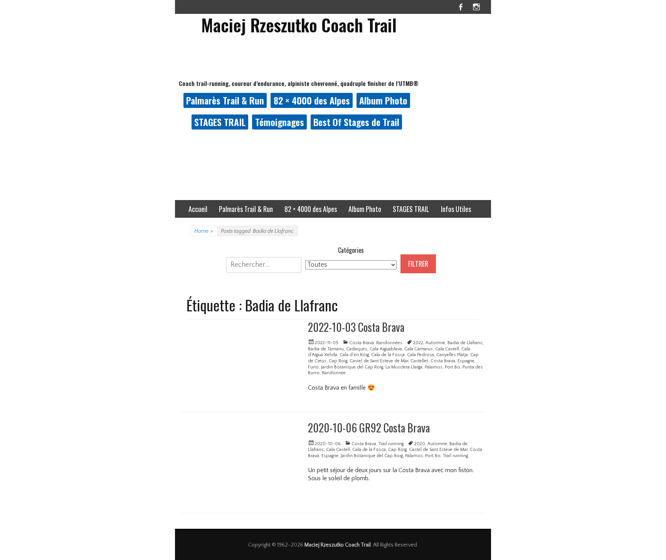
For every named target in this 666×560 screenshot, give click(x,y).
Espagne (465, 360)
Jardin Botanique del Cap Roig (352, 367)
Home (203, 231)
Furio (313, 367)
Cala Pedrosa (420, 354)
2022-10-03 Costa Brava (356, 327)
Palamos (433, 367)
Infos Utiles (456, 209)
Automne (435, 342)
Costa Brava (361, 342)
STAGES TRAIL (220, 122)
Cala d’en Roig (354, 354)
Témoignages (279, 122)
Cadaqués (356, 348)
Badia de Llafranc (465, 342)
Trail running (391, 443)
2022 (418, 342)
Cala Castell (447, 348)
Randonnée (334, 372)
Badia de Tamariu (326, 348)
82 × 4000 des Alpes (312, 100)
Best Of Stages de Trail (356, 122)
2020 (419, 443)
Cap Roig (338, 360)
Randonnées (389, 342)
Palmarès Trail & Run (225, 100)
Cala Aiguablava (386, 348)
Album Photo (383, 100)
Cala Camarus (418, 348)
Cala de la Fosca (388, 354)
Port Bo (452, 367)
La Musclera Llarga (403, 367)
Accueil (197, 209)
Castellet (419, 360)
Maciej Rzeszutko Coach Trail (299, 24)
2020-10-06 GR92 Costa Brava (369, 428)
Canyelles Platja (452, 354)
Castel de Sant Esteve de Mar (379, 360)
